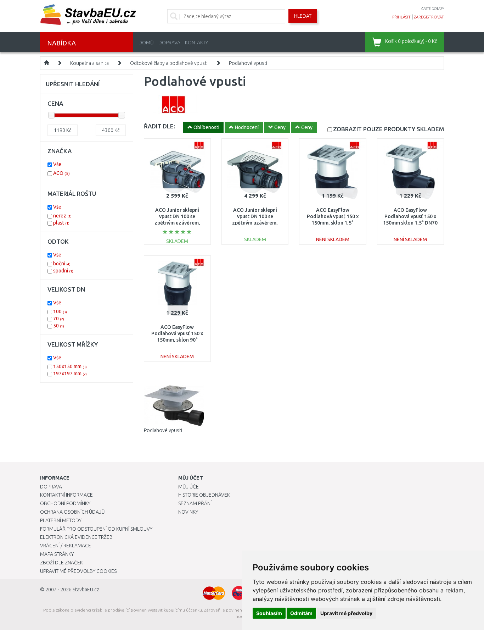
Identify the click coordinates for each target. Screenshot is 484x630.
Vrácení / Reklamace (65, 545)
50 (58, 325)
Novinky (188, 512)
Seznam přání (195, 503)
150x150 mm (70, 366)
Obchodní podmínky (65, 503)
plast (61, 223)
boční (62, 263)
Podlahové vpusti (248, 63)
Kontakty (196, 42)
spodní (63, 270)
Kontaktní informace (66, 495)
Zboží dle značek (61, 562)
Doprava (169, 42)
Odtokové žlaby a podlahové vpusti (169, 63)
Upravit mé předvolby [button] (346, 613)
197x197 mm (70, 373)
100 (60, 311)
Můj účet (189, 487)
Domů (146, 42)
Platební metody (60, 520)
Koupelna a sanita (89, 63)
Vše (57, 164)
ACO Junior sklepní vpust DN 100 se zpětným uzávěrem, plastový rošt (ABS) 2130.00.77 (177, 223)
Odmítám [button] (301, 613)
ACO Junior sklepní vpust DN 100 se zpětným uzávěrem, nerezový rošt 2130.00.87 (255, 223)
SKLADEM (388, 129)
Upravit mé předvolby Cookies (78, 571)
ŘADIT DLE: (159, 126)
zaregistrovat (429, 17)
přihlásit (401, 17)
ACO (61, 173)
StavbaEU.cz (86, 589)
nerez (62, 216)
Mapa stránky (57, 554)
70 (58, 318)
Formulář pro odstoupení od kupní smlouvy (96, 529)
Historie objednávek (204, 495)
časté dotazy (432, 9)
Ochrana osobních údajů (72, 512)
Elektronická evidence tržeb (76, 537)
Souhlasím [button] (269, 613)
